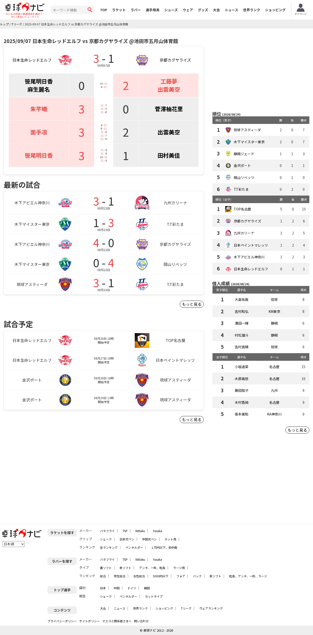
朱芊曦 (38, 109)
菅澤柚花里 (169, 109)
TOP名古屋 (242, 209)
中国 (117, 588)
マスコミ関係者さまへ (117, 621)
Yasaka (157, 531)
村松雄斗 (241, 335)
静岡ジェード (244, 153)
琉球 (274, 299)
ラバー (136, 9)
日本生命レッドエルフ (32, 60)
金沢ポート (242, 165)
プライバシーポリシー (62, 621)
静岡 (274, 323)
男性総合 (119, 576)
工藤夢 (168, 81)
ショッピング (275, 9)
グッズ (203, 9)
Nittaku (140, 531)
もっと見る (191, 304)
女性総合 (139, 576)
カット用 (170, 539)
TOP (103, 9)
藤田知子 (241, 390)
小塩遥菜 (241, 366)
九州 (274, 390)
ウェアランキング (211, 608)
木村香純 (241, 402)
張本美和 (241, 414)
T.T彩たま (241, 189)
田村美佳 (168, 155)
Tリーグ (186, 608)
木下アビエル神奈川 (249, 256)
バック (197, 576)
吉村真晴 (241, 346)
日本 (103, 588)
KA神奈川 (274, 414)
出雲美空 (168, 89)
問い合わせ (141, 621)
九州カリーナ (244, 232)
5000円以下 (160, 576)
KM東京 (274, 311)
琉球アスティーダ (247, 129)
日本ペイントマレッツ (251, 245)
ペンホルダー (134, 547)
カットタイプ (154, 596)
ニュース (231, 9)
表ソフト (125, 568)
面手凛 (38, 132)
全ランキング (109, 547)
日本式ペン (127, 539)
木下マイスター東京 (249, 141)
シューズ (171, 9)
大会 (216, 9)
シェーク (106, 539)
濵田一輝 (241, 323)
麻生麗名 (38, 89)
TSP (125, 531)
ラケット (119, 9)
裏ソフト (106, 568)
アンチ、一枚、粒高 (152, 568)
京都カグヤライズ (175, 60)
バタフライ (107, 531)
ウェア (188, 9)
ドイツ (131, 588)
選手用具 (152, 9)
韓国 (147, 588)
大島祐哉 (241, 299)
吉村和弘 (241, 311)
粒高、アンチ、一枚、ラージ (248, 576)
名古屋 (274, 366)
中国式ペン (149, 539)
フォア (180, 576)
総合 (103, 576)
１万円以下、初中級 (164, 547)
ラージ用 (179, 568)
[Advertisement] (261, 70)
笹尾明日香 (39, 81)
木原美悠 (241, 378)
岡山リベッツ (244, 177)
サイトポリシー (89, 621)
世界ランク (251, 9)
